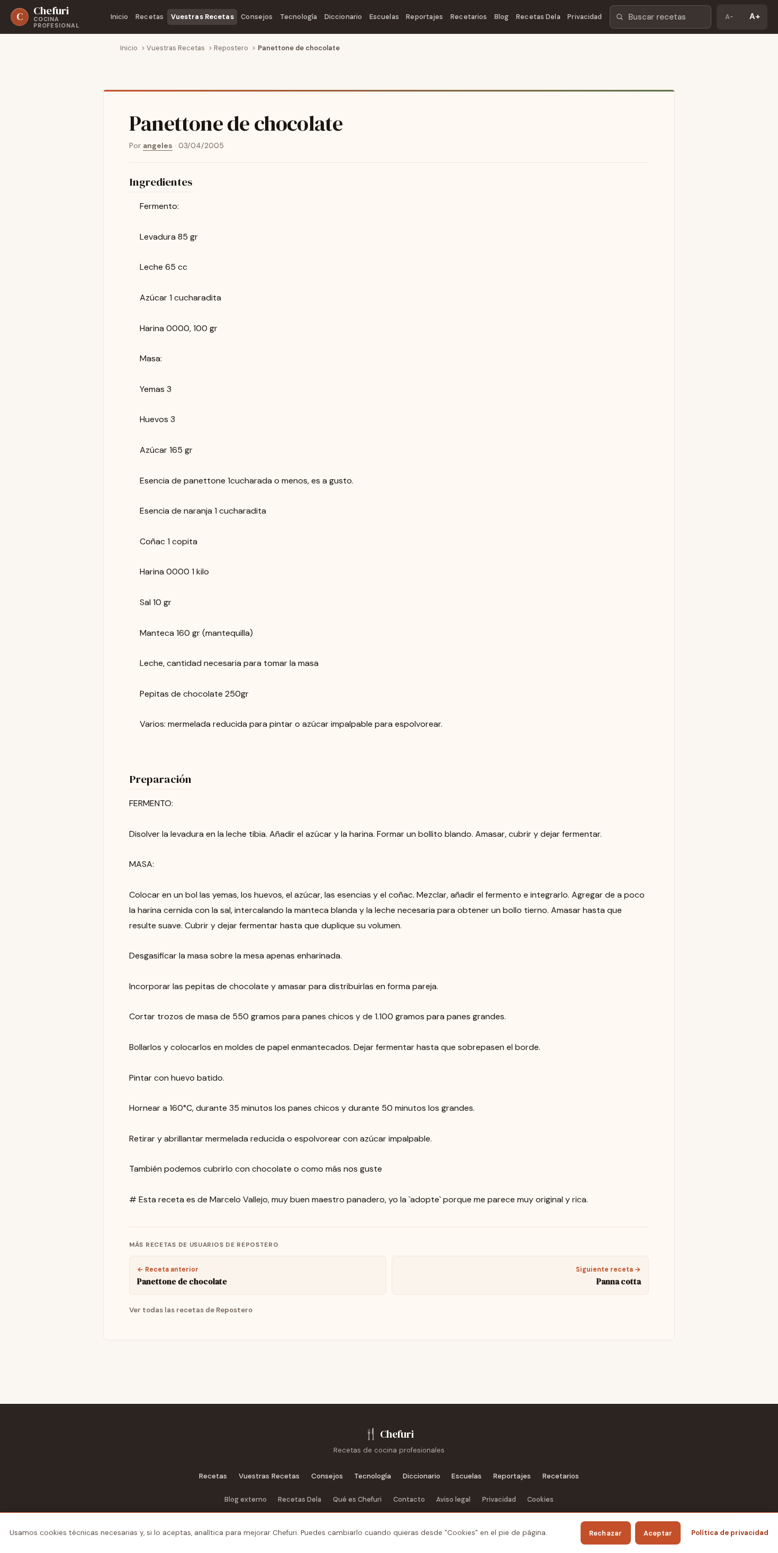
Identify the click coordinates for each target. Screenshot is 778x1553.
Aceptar (658, 1533)
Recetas (149, 16)
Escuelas (384, 16)
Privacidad (584, 16)
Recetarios (468, 16)
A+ (754, 16)
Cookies (540, 1499)
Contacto (409, 1499)
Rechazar (605, 1533)
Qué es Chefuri (357, 1499)
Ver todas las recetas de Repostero (190, 1309)
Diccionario (343, 16)
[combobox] (660, 17)
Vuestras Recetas (202, 16)
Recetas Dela (538, 16)
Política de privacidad (729, 1532)
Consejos (257, 16)
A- (729, 16)
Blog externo (245, 1499)
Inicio (120, 16)
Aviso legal (453, 1499)
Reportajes (424, 16)
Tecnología (298, 16)
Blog (501, 16)
